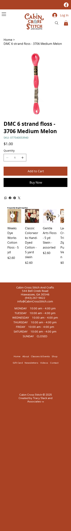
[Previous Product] (12, 216)
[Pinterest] (14, 198)
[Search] (57, 23)
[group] (35, 244)
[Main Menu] (4, 14)
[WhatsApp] (5, 198)
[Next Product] (58, 216)
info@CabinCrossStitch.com (35, 301)
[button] (66, 22)
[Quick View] (32, 216)
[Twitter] (19, 198)
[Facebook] (66, 4)
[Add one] (22, 157)
